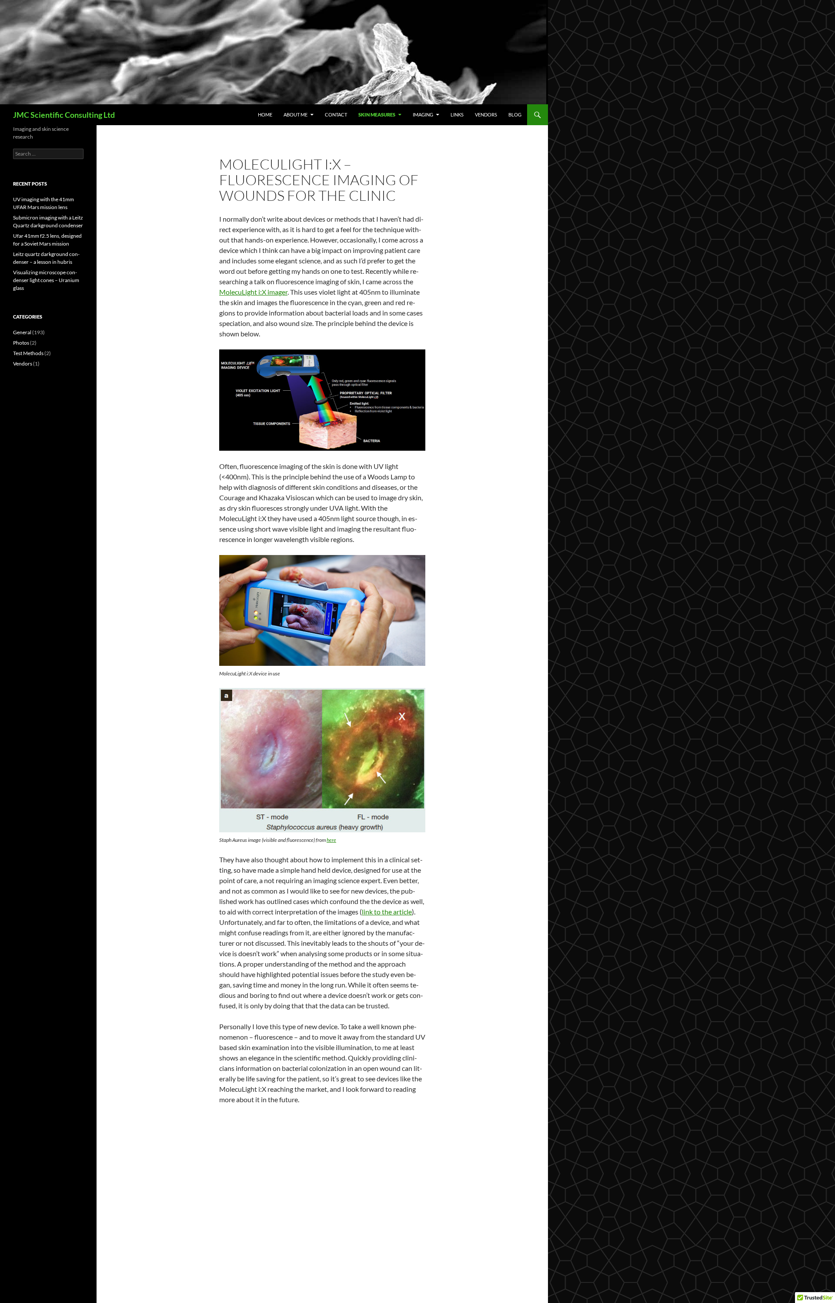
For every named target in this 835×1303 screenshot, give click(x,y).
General (22, 332)
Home (265, 114)
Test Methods (28, 353)
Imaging (423, 114)
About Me (295, 114)
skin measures (376, 114)
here (331, 840)
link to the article (387, 911)
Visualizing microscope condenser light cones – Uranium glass (46, 280)
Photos (21, 342)
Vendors (486, 114)
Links (457, 114)
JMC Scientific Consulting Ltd (64, 115)
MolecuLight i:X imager (253, 292)
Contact (336, 114)
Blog (514, 114)
